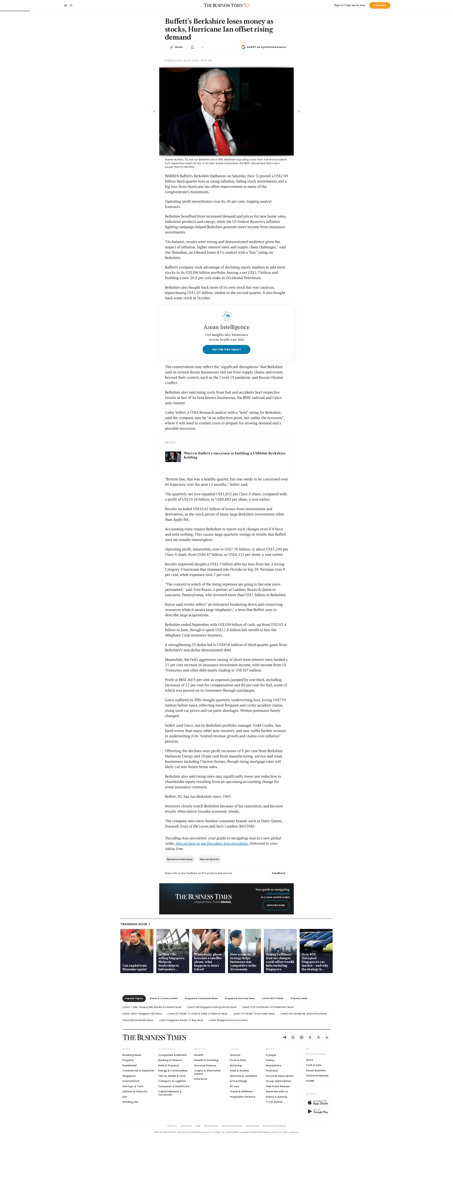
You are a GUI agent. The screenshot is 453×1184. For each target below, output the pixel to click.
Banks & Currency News (164, 998)
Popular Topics (134, 998)
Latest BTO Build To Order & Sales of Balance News (197, 1013)
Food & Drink (238, 1060)
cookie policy (252, 1126)
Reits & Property (168, 1065)
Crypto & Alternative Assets (207, 1072)
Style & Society (239, 1070)
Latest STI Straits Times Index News (254, 1013)
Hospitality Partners (242, 1097)
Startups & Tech (132, 1086)
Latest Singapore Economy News (228, 1020)
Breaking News (131, 1055)
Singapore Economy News (240, 998)
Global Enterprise (317, 1075)
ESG (124, 1097)
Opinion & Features (134, 1091)
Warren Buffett (209, 859)
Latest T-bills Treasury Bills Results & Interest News (151, 1007)
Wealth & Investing (206, 1060)
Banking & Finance (170, 1060)
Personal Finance (205, 1065)
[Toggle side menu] (65, 5)
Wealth (198, 1055)
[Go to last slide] (154, 111)
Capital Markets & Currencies (170, 1093)
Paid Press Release (278, 1086)
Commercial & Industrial (138, 1070)
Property (128, 1060)
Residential (129, 1065)
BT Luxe (234, 1086)
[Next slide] (299, 111)
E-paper (271, 1055)
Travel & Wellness (241, 1091)
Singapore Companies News (201, 998)
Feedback (278, 873)
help (198, 1126)
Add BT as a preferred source (266, 47)
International (130, 1081)
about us (172, 1126)
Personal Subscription (280, 1076)
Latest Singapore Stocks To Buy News (181, 1020)
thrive (309, 1060)
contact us (186, 1126)
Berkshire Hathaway (180, 859)
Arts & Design (238, 1081)
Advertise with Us (277, 1091)
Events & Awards (276, 1097)
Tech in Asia (313, 1065)
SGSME (310, 1081)
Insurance (200, 1079)
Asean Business (316, 1070)
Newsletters (273, 1065)
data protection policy (274, 1126)
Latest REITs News (272, 998)
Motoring (236, 1065)
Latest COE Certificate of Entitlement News (267, 1007)
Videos (270, 1060)
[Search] (71, 5)
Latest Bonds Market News (137, 1020)
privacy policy (211, 1126)
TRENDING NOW (133, 924)
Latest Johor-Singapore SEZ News (142, 1013)
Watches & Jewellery (243, 1076)
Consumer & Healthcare (174, 1086)
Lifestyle (235, 1055)
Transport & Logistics (172, 1081)
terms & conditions (232, 1126)
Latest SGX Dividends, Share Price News (303, 1013)
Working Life (130, 1102)
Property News (299, 998)
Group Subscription (278, 1081)
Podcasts (272, 1070)
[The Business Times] (223, 5)
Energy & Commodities (173, 1070)
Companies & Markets (172, 1055)
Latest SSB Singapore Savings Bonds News (211, 1007)
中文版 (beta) (274, 1102)
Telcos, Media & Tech (172, 1076)
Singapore (129, 1076)
